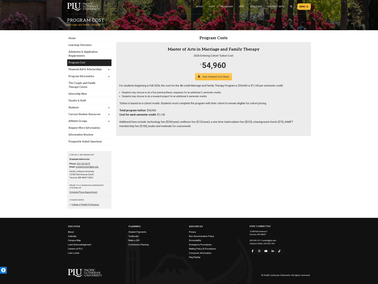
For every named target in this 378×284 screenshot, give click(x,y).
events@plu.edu (269, 240)
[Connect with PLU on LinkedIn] (273, 251)
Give (241, 6)
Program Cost (77, 62)
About (71, 232)
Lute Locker (73, 253)
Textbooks (133, 236)
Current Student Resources (85, 114)
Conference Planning (138, 244)
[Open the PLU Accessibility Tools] (3, 270)
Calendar (72, 236)
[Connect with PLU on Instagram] (259, 251)
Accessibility (195, 240)
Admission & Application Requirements (83, 53)
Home (72, 38)
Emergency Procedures (200, 244)
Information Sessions (81, 134)
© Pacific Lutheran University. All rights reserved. (285, 275)
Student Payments (137, 232)
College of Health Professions (85, 204)
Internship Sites (78, 93)
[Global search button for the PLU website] (291, 6)
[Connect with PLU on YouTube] (266, 251)
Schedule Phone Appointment (83, 192)
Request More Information (84, 127)
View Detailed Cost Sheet (215, 76)
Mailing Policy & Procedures (202, 248)
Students (74, 107)
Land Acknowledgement (79, 244)
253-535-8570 (83, 164)
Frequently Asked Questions (85, 141)
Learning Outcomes (80, 45)
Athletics (256, 6)
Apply (199, 6)
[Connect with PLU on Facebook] (253, 251)
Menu (302, 6)
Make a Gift (134, 240)
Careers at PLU (75, 248)
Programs (226, 6)
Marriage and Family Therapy (83, 24)
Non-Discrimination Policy (201, 236)
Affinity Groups (78, 121)
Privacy (192, 232)
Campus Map (74, 240)
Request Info (276, 6)
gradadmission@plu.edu (87, 167)
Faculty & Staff (77, 100)
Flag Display (194, 257)
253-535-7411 (255, 240)
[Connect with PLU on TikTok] (279, 251)
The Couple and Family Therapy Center (82, 85)
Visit (212, 6)
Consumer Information (200, 253)
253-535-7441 (269, 243)
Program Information (81, 76)
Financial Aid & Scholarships (85, 69)
